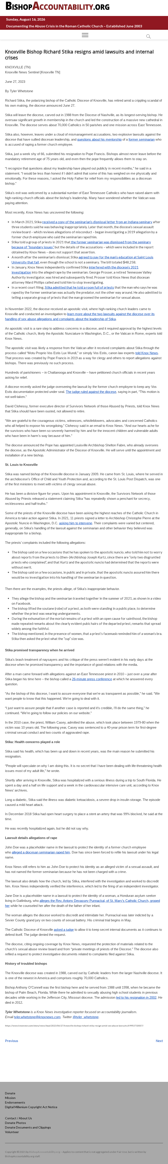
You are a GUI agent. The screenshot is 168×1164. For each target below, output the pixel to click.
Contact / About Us (18, 1118)
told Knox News (146, 353)
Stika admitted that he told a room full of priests (79, 287)
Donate (10, 1093)
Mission (10, 1098)
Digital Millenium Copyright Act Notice (31, 1107)
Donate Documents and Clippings (28, 1127)
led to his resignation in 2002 (136, 997)
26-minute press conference (92, 679)
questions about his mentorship (99, 139)
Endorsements (15, 1102)
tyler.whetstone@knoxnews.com (37, 1017)
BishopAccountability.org (44, 1151)
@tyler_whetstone (85, 1017)
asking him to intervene (75, 523)
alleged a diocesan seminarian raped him (41, 852)
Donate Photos (15, 1123)
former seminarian (142, 139)
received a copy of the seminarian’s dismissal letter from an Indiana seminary (97, 222)
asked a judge (64, 929)
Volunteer (12, 1132)
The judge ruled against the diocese (91, 392)
